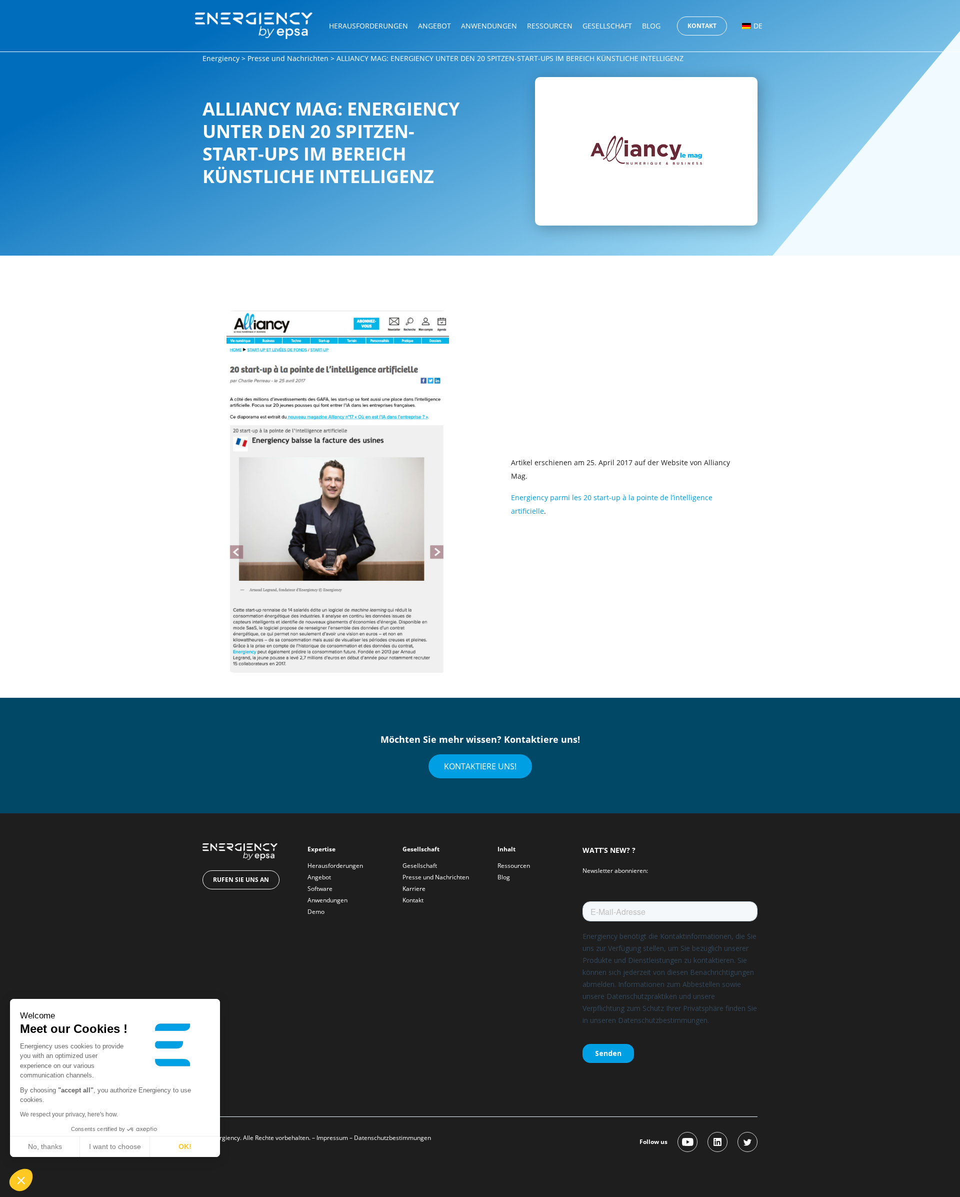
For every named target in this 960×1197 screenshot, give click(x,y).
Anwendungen (489, 26)
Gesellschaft (607, 26)
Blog (651, 26)
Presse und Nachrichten (288, 58)
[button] (21, 1180)
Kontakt (702, 26)
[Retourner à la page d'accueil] (253, 25)
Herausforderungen (368, 26)
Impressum (332, 1137)
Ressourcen (549, 26)
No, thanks (45, 1146)
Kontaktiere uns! (480, 766)
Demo (316, 911)
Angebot (434, 26)
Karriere (414, 888)
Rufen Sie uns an (241, 879)
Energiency (221, 58)
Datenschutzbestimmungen (392, 1137)
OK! (185, 1146)
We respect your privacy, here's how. (69, 1114)
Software (320, 888)
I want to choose (115, 1146)
